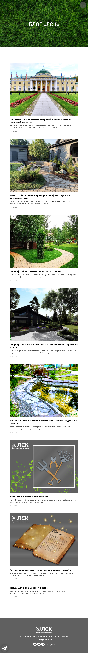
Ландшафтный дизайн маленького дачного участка (35, 485)
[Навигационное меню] (83, 5)
